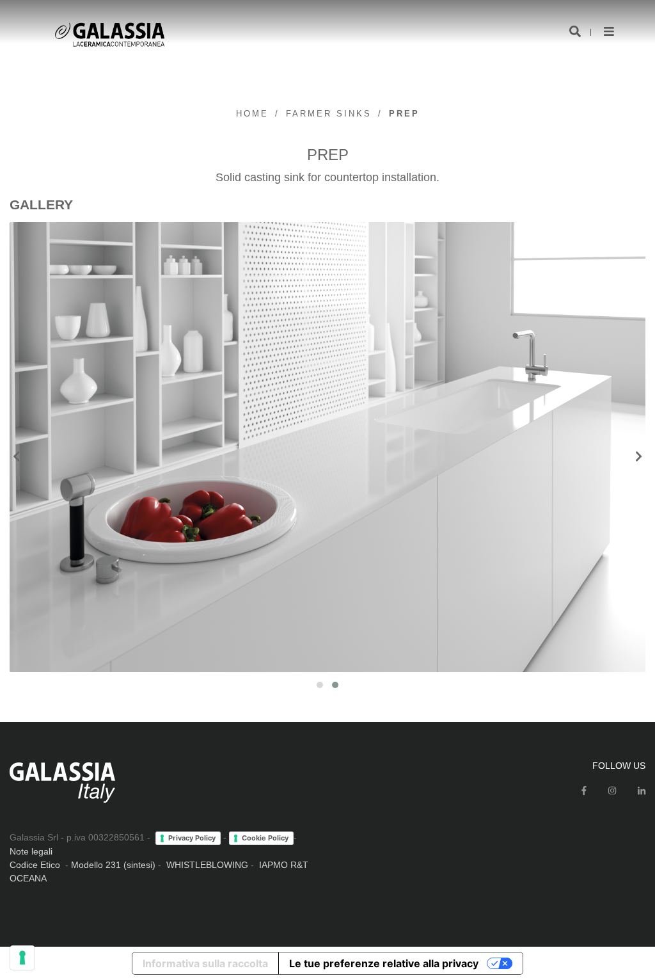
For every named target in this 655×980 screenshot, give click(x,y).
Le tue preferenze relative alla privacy (383, 963)
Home (252, 113)
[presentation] (16, 457)
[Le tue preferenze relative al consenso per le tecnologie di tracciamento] (22, 957)
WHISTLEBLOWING (207, 865)
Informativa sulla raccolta (205, 963)
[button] (320, 685)
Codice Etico (35, 865)
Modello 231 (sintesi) (113, 865)
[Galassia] (110, 35)
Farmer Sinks (329, 113)
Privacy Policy (192, 837)
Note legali (31, 851)
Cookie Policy (265, 837)
